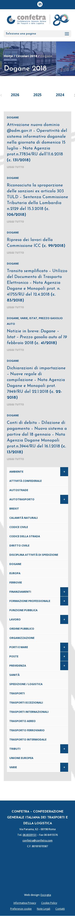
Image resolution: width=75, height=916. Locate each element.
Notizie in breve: (37, 337)
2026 (15, 94)
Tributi (14, 749)
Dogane (13, 117)
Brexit (14, 508)
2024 (60, 94)
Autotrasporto (21, 499)
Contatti (60, 909)
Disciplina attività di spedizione (33, 555)
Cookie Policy (49, 903)
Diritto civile (19, 545)
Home (8, 56)
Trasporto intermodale (27, 739)
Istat (33, 318)
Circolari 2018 (26, 56)
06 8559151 (29, 835)
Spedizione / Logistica (25, 684)
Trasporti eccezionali (26, 702)
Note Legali (43, 909)
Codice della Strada (24, 536)
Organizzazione (21, 638)
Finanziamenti (20, 592)
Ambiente (16, 471)
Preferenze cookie (21, 909)
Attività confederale (25, 481)
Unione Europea (21, 758)
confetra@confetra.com (37, 840)
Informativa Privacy (25, 903)
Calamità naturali (23, 518)
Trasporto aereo (22, 721)
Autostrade (18, 490)
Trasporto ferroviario (27, 730)
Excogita (46, 895)
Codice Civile (18, 527)
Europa (14, 573)
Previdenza (17, 665)
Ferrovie (15, 582)
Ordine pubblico (21, 628)
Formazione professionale (29, 601)
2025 (37, 94)
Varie (24, 318)
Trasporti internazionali (29, 712)
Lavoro (15, 619)
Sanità (14, 675)
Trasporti (17, 693)
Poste (13, 656)
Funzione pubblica (23, 610)
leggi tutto (15, 167)
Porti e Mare (18, 647)
